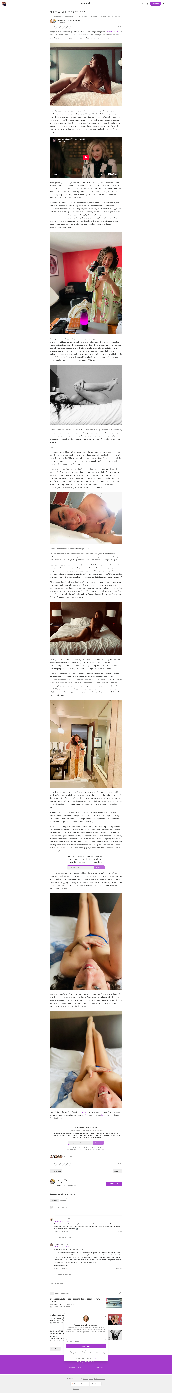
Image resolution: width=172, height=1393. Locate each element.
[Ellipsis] (121, 1218)
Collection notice (99, 1379)
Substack (76, 1389)
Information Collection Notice (85, 1353)
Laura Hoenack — (113, 31)
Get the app (96, 1384)
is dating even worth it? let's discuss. (62, 1304)
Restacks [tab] (63, 1200)
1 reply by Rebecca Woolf (64, 1237)
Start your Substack (81, 1384)
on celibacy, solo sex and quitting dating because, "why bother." (75, 1300)
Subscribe (155, 4)
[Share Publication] (148, 4)
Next (116, 1171)
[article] (86, 1304)
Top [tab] (52, 1293)
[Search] (143, 4)
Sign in (165, 4)
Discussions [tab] (65, 1293)
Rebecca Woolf (62, 20)
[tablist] (58, 1200)
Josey (56, 1244)
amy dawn (57, 1219)
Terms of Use (95, 1351)
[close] (105, 1316)
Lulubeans (82, 1112)
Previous (57, 1171)
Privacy (85, 1379)
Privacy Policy (101, 1353)
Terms (91, 1379)
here (86, 1115)
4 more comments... (56, 1283)
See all (53, 1349)
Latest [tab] (57, 1293)
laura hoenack (75, 20)
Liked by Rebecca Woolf (62, 1221)
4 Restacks (73, 1157)
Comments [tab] (54, 1200)
